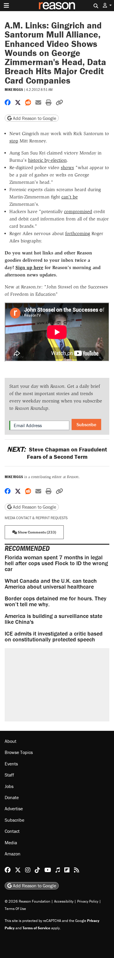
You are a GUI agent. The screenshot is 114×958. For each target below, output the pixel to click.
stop (13, 141)
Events (11, 764)
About (10, 741)
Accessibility (63, 901)
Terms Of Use (15, 908)
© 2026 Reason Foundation (27, 901)
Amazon (12, 854)
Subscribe (86, 424)
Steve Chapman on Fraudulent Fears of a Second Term (57, 453)
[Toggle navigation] (6, 5)
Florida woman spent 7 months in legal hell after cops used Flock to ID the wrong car (56, 563)
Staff (9, 775)
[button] (107, 5)
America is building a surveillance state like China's (53, 618)
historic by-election (47, 160)
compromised (78, 211)
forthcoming (77, 233)
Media (11, 842)
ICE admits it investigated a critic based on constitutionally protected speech (54, 636)
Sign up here (29, 267)
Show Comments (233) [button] (36, 532)
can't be (69, 197)
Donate (12, 797)
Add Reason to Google (34, 118)
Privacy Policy (87, 901)
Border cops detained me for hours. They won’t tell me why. (55, 601)
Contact (12, 831)
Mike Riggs (14, 89)
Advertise (14, 808)
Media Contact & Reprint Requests (36, 517)
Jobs (9, 786)
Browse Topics (19, 752)
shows (67, 167)
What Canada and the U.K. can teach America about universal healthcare (51, 583)
